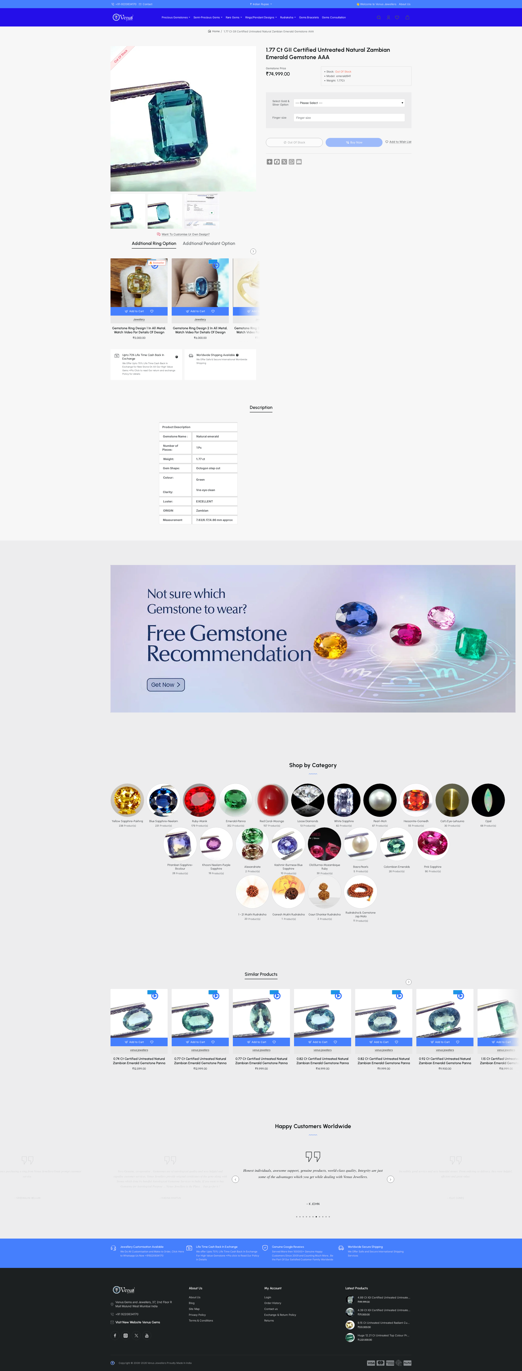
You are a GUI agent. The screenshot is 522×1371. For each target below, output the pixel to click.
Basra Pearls (360, 867)
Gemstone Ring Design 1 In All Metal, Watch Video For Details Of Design (139, 330)
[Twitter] (136, 1335)
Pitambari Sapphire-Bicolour (180, 866)
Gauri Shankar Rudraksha (325, 914)
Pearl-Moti (380, 821)
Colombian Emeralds (397, 867)
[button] (134, 311)
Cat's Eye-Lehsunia (452, 821)
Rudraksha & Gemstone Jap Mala (361, 914)
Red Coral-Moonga (272, 821)
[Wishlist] (397, 17)
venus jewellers (139, 1050)
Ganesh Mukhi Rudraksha (288, 914)
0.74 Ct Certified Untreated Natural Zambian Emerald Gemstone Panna (139, 1061)
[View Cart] (407, 17)
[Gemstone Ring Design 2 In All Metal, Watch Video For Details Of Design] (200, 286)
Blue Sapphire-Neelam (163, 821)
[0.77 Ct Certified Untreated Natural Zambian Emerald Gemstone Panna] (200, 1017)
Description (261, 407)
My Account (273, 1288)
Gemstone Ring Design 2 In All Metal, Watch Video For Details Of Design (200, 330)
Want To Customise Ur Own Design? (186, 234)
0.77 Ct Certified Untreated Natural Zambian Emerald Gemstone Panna (200, 1061)
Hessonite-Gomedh (416, 821)
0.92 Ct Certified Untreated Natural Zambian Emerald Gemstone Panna (445, 1061)
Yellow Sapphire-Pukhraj (127, 821)
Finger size (279, 117)
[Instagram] (125, 1335)
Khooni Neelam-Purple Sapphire (216, 866)
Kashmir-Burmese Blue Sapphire (288, 866)
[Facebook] (115, 1335)
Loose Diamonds (307, 821)
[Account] (389, 17)
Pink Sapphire (432, 867)
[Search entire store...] (379, 17)
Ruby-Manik (199, 821)
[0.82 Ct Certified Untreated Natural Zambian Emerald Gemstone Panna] (322, 1017)
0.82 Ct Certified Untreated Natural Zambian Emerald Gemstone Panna (322, 1061)
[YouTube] (146, 1335)
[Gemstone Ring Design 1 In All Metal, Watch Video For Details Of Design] (139, 286)
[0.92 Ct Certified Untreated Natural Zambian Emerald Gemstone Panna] (444, 1017)
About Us (195, 1288)
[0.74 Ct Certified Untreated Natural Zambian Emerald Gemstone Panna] (139, 1017)
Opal (488, 821)
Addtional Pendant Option (209, 243)
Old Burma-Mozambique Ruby (324, 866)
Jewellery (139, 319)
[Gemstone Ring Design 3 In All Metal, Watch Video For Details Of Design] (261, 286)
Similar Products (261, 974)
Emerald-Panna (236, 821)
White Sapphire (344, 821)
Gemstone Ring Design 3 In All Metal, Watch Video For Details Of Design (261, 330)
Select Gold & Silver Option (280, 103)
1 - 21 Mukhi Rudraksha (252, 914)
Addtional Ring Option (154, 243)
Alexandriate (252, 867)
